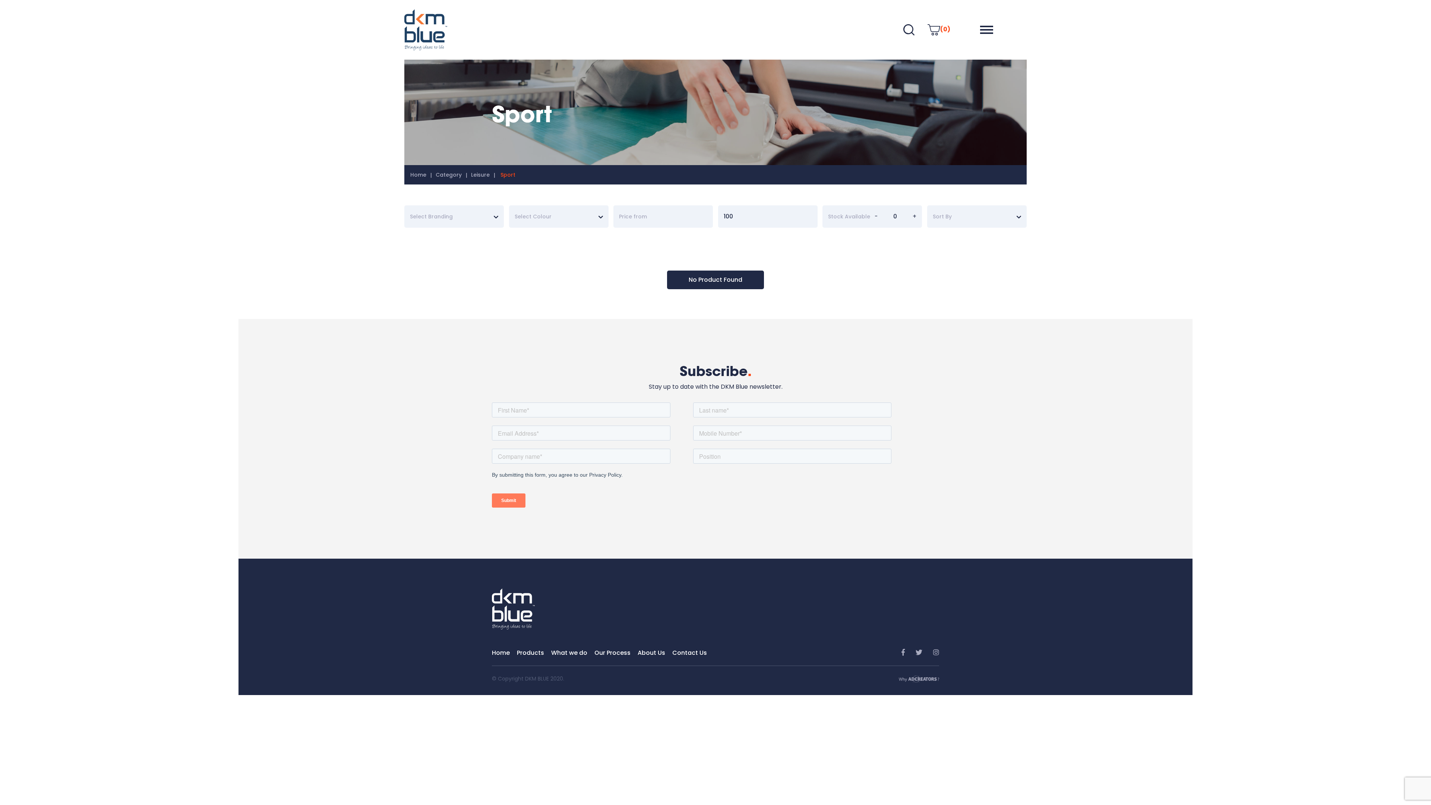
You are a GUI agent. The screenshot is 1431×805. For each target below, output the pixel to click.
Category (449, 175)
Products (530, 652)
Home (418, 175)
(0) (945, 29)
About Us (651, 652)
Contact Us (689, 652)
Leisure (480, 175)
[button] (986, 29)
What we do (569, 652)
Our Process (612, 652)
